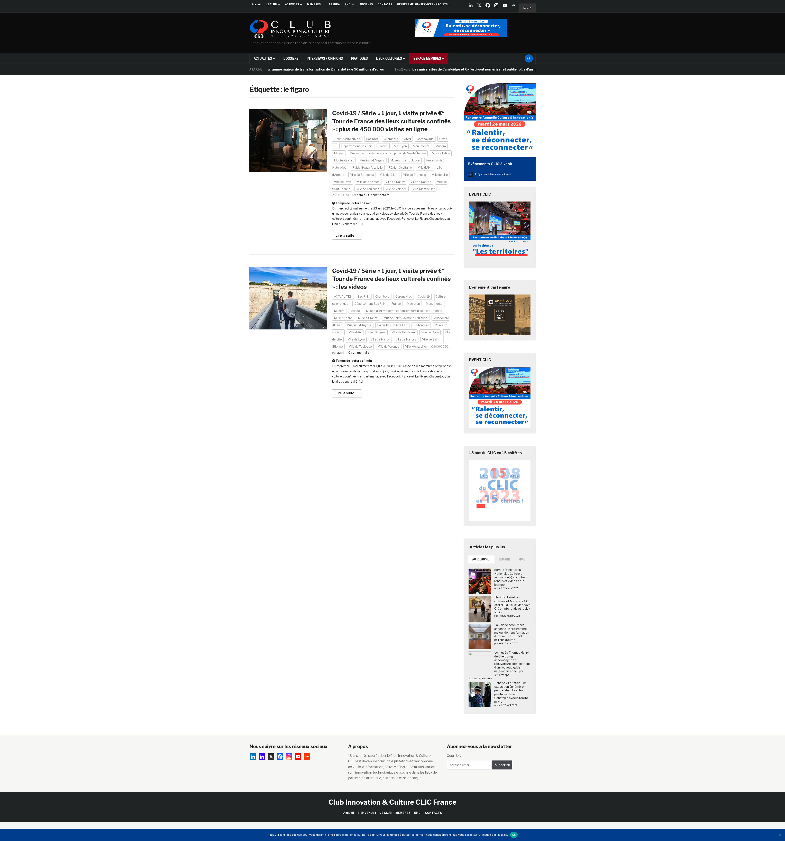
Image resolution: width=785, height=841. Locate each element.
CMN (407, 139)
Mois (522, 559)
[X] (479, 5)
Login (527, 7)
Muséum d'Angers (372, 160)
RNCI (348, 4)
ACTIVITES (292, 4)
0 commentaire (378, 195)
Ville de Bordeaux (362, 174)
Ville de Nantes (420, 182)
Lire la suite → (346, 235)
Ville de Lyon (342, 182)
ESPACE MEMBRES (427, 58)
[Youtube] (505, 5)
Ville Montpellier (424, 189)
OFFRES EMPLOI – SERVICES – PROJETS (422, 4)
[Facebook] (488, 5)
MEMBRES (314, 4)
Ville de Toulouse (367, 189)
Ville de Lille (440, 174)
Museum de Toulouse (405, 160)
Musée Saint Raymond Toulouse (405, 318)
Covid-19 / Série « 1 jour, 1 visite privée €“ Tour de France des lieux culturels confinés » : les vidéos (391, 278)
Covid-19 (424, 296)
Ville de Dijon (388, 174)
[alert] (500, 174)
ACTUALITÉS (263, 58)
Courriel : (454, 756)
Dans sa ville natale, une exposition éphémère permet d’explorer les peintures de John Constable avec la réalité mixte (511, 692)
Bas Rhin (372, 139)
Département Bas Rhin (356, 146)
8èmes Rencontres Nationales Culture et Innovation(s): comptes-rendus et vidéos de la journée (510, 577)
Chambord (391, 139)
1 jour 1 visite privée (347, 139)
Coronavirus (425, 139)
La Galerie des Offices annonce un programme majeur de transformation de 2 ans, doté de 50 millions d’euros (511, 632)
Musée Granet (344, 160)
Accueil (256, 4)
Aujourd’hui (481, 559)
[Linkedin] (262, 756)
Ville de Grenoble (414, 174)
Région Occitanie (400, 167)
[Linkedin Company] (471, 5)
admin (361, 195)
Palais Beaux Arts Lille (367, 167)
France (383, 146)
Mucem (440, 146)
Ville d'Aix (424, 167)
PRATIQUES (359, 58)
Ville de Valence (396, 189)
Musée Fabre (441, 153)
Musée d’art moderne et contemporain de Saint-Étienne (388, 153)
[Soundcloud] (513, 5)
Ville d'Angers (376, 332)
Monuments (421, 146)
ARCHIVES (366, 4)
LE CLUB (271, 4)
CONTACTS (385, 4)
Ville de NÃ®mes (368, 182)
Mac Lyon (400, 146)
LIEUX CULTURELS (389, 58)
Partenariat (421, 325)
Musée (339, 153)
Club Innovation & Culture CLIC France (392, 802)
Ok (514, 834)
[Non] (780, 835)
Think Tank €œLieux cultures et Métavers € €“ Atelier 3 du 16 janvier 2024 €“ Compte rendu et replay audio (512, 605)
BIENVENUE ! (367, 812)
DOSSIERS (291, 58)
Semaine (505, 559)
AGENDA (334, 4)
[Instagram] (496, 5)
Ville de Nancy (395, 182)
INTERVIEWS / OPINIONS (325, 58)
